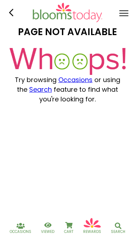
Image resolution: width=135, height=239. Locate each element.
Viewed (47, 231)
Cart (68, 231)
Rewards (92, 231)
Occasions (75, 79)
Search (40, 89)
